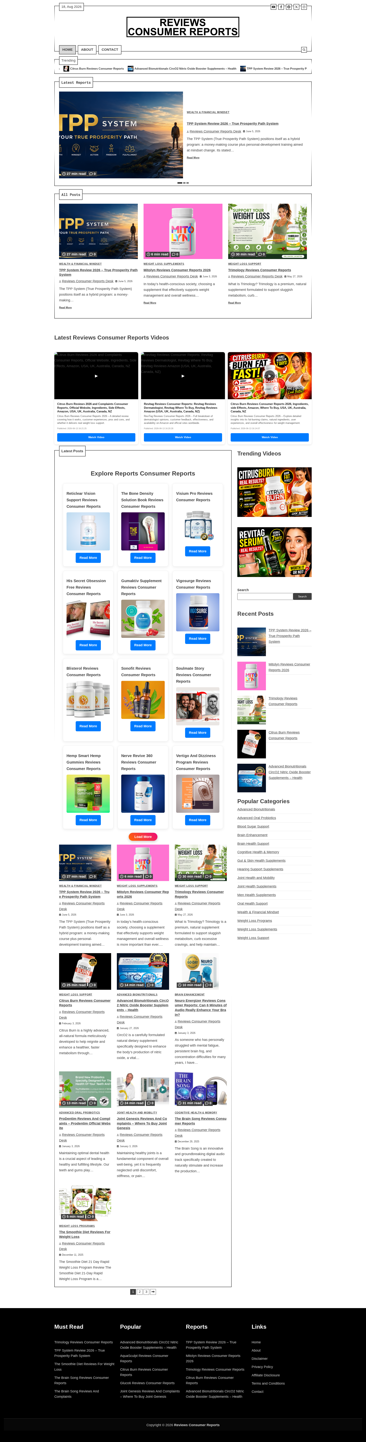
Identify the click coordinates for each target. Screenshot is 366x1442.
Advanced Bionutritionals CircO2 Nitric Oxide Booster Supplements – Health (68, 68)
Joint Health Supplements (256, 886)
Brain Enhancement (190, 994)
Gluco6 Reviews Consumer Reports (147, 1383)
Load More (143, 837)
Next (153, 1292)
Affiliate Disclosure (266, 1375)
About (87, 50)
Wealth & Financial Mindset (208, 112)
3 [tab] (187, 183)
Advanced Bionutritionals (137, 994)
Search (243, 590)
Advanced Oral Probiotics (79, 1112)
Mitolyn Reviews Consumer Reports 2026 (242, 68)
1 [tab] (179, 183)
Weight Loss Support (244, 264)
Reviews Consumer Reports (197, 1425)
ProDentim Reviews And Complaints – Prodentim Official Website (85, 1123)
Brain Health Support (253, 844)
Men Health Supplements (256, 895)
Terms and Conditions (268, 1383)
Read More (193, 157)
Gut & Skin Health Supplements (261, 861)
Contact (110, 50)
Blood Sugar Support (253, 826)
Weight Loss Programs (77, 1226)
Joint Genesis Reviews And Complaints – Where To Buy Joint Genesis (142, 1123)
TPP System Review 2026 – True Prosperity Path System (167, 68)
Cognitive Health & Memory (196, 1112)
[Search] (304, 50)
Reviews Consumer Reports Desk (215, 131)
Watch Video (96, 437)
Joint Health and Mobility (137, 1112)
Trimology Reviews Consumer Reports (306, 68)
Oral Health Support (252, 903)
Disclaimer (260, 1359)
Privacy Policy (262, 1367)
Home (67, 50)
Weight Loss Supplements (164, 264)
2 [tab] (184, 183)
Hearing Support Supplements (260, 869)
